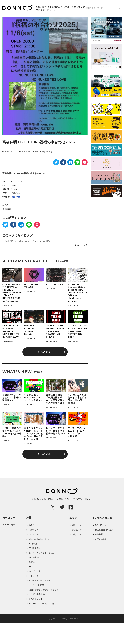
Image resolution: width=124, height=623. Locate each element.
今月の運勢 (34, 557)
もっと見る (82, 245)
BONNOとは (100, 525)
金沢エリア (77, 530)
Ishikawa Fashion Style (39, 539)
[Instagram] (53, 507)
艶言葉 (32, 562)
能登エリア (77, 525)
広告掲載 (99, 534)
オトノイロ (34, 576)
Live (36, 151)
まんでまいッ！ (35, 599)
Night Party (47, 151)
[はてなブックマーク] (70, 162)
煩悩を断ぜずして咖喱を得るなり (43, 590)
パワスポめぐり (35, 534)
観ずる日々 (34, 530)
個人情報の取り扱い (104, 530)
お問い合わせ (101, 539)
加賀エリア (77, 534)
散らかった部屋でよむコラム (41, 553)
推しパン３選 (35, 571)
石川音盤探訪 (35, 548)
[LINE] (77, 162)
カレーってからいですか (39, 580)
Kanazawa (25, 151)
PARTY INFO (10, 151)
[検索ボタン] (120, 8)
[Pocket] (85, 162)
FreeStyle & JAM (36, 585)
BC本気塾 (33, 543)
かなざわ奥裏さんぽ (37, 594)
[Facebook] (63, 162)
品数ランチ (34, 525)
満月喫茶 (16, 197)
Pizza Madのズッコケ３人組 (41, 603)
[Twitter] (56, 162)
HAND (31, 567)
